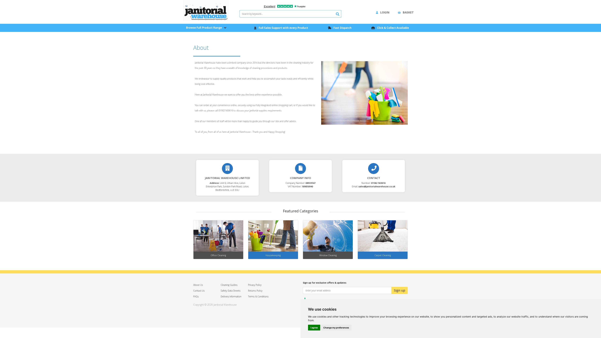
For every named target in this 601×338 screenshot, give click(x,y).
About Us (198, 284)
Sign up (399, 290)
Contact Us (199, 290)
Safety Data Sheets (231, 290)
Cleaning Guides (229, 284)
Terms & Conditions (258, 296)
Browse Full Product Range (204, 27)
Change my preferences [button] (336, 327)
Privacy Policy (255, 284)
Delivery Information (231, 296)
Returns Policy (255, 290)
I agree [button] (314, 327)
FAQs (196, 296)
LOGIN (384, 12)
